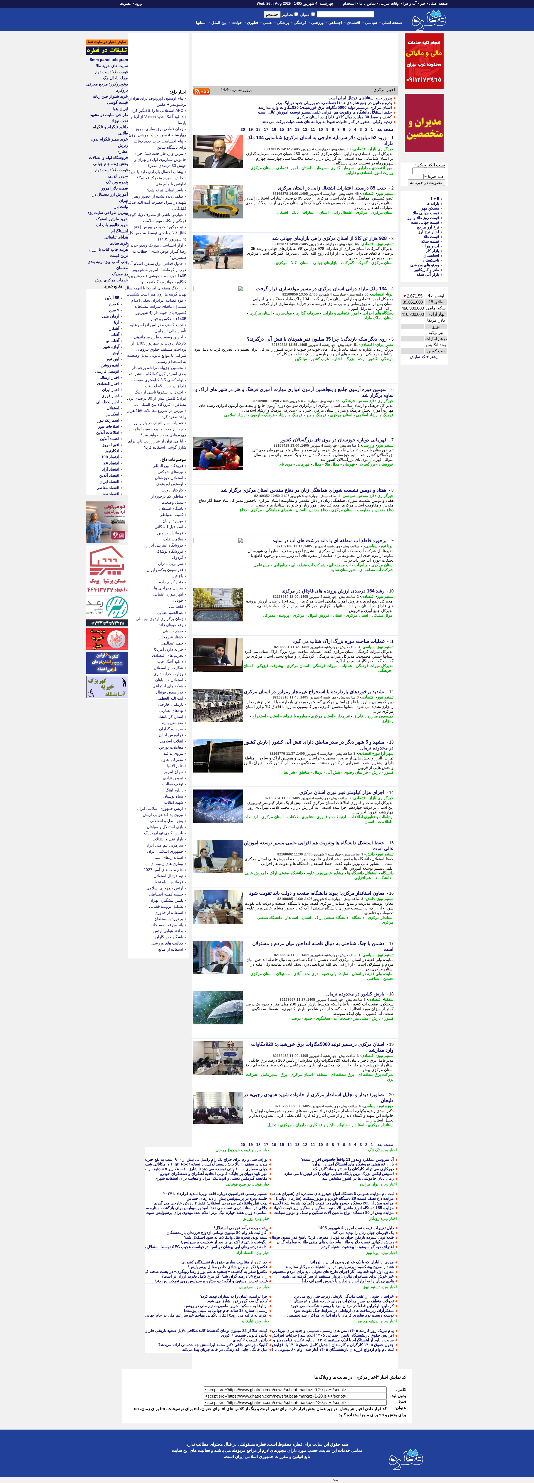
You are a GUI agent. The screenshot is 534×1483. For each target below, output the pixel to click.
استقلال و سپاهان (169, 680)
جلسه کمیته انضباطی (166, 894)
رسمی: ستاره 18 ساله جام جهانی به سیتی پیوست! (226, 1310)
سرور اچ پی (118, 176)
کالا (293, 262)
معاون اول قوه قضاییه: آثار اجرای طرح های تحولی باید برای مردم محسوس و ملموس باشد (320, 1271)
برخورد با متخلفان (168, 918)
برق (284, 1074)
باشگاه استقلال (171, 508)
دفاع (243, 510)
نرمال (318, 772)
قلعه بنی (176, 606)
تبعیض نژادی (173, 778)
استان (306, 168)
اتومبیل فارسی (107, 371)
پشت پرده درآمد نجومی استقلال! (241, 1228)
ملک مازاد (372, 318)
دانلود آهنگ (174, 790)
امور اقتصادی (287, 168)
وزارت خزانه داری (168, 674)
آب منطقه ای (340, 565)
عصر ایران (385, 344)
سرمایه (321, 168)
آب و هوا (410, 3)
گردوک (177, 557)
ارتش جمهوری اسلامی (164, 888)
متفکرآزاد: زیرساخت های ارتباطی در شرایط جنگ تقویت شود (344, 1310)
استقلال (113, 408)
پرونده (284, 615)
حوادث (236, 22)
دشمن (388, 978)
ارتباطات (251, 817)
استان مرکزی (261, 168)
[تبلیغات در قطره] (107, 53)
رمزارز (388, 721)
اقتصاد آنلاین (109, 475)
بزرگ (349, 358)
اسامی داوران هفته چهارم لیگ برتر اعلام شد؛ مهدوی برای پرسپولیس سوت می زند (200, 1212)
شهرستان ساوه (343, 569)
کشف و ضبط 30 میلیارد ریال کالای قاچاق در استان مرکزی (344, 117)
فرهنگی (300, 22)
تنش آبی (333, 772)
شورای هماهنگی (279, 510)
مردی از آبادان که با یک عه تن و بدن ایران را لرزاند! (352, 1262)
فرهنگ (269, 415)
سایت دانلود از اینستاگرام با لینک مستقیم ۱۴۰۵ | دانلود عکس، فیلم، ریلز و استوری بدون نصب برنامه (312, 1340)
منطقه (322, 1074)
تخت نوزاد (120, 121)
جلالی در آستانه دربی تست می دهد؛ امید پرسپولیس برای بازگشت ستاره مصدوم (202, 1208)
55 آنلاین (112, 298)
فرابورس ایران (171, 735)
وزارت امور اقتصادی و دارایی (370, 172)
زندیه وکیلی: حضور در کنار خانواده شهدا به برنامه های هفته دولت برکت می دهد (327, 121)
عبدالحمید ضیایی (170, 612)
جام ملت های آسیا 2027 (163, 869)
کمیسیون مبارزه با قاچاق (373, 716)
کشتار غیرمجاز (171, 637)
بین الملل (219, 22)
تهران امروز (173, 771)
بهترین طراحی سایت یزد (108, 212)
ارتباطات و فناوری (331, 817)
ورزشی (317, 22)
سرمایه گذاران (171, 729)
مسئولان (283, 974)
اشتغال (282, 212)
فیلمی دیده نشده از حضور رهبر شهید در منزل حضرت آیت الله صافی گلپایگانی (156, 202)
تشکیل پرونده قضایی (166, 906)
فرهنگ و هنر (316, 415)
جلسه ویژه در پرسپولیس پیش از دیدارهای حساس (227, 1198)
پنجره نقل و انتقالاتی (166, 820)
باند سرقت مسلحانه (166, 925)
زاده (361, 358)
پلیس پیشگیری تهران (166, 900)
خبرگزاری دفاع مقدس (375, 401)
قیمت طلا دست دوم (111, 72)
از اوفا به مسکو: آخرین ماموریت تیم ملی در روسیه (226, 1306)
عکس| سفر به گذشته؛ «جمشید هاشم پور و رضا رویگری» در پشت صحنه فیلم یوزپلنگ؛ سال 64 (190, 1271)
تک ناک (374, 1150)
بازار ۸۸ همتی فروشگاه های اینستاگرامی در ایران (353, 1164)
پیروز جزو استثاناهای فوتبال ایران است (360, 98)
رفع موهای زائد (171, 625)
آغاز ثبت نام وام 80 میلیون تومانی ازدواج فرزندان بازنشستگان (217, 1232)
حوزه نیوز (386, 1106)
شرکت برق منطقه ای (376, 1074)
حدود (308, 1018)
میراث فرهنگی (325, 665)
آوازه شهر (111, 347)
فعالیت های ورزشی (167, 943)
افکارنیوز (112, 451)
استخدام (349, 3)
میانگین (301, 358)
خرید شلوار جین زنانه (110, 96)
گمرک (363, 262)
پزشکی (283, 22)
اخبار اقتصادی (108, 383)
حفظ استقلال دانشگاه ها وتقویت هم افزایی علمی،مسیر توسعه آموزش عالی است (325, 112)
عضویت (126, 3)
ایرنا (390, 294)
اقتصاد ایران (109, 481)
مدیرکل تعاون (172, 759)
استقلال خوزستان (169, 478)
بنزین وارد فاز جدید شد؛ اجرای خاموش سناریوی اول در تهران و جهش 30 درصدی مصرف (160, 159)
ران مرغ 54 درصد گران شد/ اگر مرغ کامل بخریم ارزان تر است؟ (215, 1276)
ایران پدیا (120, 108)
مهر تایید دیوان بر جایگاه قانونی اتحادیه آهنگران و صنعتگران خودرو (214, 1173)
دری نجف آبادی (305, 974)
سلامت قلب (173, 539)
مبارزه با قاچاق (295, 716)
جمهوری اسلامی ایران (165, 851)
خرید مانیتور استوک (112, 219)
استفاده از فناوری (169, 912)
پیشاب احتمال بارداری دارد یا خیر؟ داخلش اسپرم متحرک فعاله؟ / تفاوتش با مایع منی (157, 177)
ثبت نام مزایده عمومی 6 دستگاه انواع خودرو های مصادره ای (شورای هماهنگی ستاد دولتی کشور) (315, 1193)
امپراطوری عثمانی (168, 594)
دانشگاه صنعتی (269, 917)
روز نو (248, 1218)
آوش (115, 353)
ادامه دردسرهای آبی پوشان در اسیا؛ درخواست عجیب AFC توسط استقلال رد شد (202, 1247)
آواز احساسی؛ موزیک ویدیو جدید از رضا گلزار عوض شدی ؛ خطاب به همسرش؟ (156, 251)
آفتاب (114, 334)
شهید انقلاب (173, 802)
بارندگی (387, 358)
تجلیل (271, 1125)
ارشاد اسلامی (235, 415)
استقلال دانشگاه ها (362, 873)
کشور (372, 358)
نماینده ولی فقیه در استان (373, 974)
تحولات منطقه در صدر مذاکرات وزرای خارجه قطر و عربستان (343, 1301)
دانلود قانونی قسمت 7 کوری (244, 1335)
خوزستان (386, 464)
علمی (267, 22)
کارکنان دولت (172, 490)
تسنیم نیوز (385, 193)
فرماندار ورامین (170, 533)
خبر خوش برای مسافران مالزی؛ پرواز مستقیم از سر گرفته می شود (338, 1276)
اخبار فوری (110, 396)
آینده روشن (110, 365)
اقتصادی (353, 22)
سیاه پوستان (173, 796)
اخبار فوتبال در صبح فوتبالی (248, 1184)
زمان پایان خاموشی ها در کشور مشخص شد (358, 1178)
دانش (370, 854)
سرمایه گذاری (342, 168)
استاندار (291, 917)
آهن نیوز (112, 359)
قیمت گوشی (117, 102)
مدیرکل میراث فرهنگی (375, 665)
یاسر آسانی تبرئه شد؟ (165, 190)
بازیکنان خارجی (170, 704)
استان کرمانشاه (170, 716)
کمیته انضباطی (171, 514)
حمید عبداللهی (171, 643)
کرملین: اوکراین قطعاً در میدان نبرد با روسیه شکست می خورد (342, 1306)
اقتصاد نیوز (110, 493)
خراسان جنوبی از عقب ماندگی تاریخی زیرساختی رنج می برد (344, 1296)
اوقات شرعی (389, 3)
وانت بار (121, 206)
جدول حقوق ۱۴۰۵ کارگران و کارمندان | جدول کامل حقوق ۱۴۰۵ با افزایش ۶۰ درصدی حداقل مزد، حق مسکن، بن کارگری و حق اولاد (285, 1344)
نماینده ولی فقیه (335, 974)
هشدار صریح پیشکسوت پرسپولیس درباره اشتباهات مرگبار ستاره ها (339, 1267)
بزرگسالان (367, 464)
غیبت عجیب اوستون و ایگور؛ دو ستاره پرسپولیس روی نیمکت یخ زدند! (211, 1281)
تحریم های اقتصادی (167, 655)
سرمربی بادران (170, 563)
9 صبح (114, 310)
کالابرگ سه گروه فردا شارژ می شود (237, 1301)
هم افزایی (362, 877)
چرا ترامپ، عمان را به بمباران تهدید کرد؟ (234, 1296)
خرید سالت (119, 243)
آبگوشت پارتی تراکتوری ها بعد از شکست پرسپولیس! (224, 1242)
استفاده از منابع (170, 949)
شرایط (289, 772)
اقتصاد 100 (110, 457)
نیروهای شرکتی (170, 471)
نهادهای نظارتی (171, 710)
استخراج (259, 716)
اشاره (337, 358)
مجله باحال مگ (115, 78)
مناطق (304, 772)
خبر (423, 3)
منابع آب (361, 565)
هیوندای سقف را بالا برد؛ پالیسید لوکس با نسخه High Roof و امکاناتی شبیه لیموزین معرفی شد (190, 1164)
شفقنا (389, 999)
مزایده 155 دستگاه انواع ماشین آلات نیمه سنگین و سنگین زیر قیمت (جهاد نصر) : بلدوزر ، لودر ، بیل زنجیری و (304, 1208)
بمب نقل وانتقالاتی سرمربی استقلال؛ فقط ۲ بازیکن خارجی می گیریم (211, 1203)
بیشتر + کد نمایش (424, 357)
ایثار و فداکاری (321, 1125)
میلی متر (360, 1018)
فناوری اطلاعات (300, 817)
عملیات (346, 665)
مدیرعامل (269, 1074)
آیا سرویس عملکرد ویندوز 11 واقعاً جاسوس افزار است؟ (347, 1159)
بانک (295, 212)
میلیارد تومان (172, 520)
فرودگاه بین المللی (167, 465)
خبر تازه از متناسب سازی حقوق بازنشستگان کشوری (225, 1262)
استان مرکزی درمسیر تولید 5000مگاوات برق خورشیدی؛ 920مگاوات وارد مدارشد (325, 107)
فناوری (252, 22)
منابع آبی (280, 565)
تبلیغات (247, 1321)
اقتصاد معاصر (108, 487)
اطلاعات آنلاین (107, 432)
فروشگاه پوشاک (169, 551)
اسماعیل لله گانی (169, 527)
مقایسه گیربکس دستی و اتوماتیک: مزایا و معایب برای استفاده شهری (211, 1178)
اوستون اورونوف (169, 484)
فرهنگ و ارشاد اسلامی (375, 415)
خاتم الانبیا (175, 765)
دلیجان (300, 1125)
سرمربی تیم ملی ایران (164, 845)
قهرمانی (303, 464)
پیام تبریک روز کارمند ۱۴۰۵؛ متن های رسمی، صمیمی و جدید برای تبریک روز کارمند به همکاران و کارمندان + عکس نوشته (295, 1330)
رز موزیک (120, 274)
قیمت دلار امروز (114, 188)
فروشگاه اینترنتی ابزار (165, 545)
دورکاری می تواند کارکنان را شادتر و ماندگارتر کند (353, 1169)
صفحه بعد (385, 129)
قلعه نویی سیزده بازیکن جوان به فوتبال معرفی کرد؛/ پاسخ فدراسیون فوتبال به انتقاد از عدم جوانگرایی (310, 1237)
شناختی (373, 978)
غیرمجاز (343, 716)
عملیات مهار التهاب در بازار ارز (158, 422)
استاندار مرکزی (381, 917)
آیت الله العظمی (169, 698)
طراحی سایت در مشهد (109, 114)
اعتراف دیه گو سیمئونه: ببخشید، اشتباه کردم (357, 1247)
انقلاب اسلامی (171, 741)
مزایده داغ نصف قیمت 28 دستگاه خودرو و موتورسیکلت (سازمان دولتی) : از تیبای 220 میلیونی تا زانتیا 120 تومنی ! (300, 1198)
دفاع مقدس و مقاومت (375, 510)
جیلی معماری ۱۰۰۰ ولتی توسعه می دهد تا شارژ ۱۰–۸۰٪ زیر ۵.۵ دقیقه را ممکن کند (199, 1169)
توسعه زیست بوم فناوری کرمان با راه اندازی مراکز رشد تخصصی (340, 1315)
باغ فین (177, 576)
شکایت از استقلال (168, 667)
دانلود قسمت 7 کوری (250, 1340)
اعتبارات (309, 212)
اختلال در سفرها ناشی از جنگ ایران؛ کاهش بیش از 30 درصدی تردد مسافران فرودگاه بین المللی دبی (156, 398)
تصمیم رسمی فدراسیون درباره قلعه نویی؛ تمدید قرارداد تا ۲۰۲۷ (215, 1193)
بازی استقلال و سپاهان (165, 827)
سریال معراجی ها (168, 588)
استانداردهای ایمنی (168, 857)
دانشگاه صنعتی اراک (286, 873)
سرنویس (246, 1287)
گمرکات (347, 262)
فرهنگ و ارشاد (290, 415)
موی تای (285, 464)
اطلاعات (384, 821)
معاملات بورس (171, 747)
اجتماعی (335, 22)
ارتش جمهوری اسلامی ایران (160, 808)
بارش (376, 772)
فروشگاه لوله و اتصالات (108, 157)
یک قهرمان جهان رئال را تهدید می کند (363, 1232)
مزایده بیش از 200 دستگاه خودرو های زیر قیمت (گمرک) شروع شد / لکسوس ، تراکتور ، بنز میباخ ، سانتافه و (305, 1203)
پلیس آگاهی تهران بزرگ (163, 833)
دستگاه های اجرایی (378, 313)
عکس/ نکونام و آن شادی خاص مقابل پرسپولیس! (228, 1267)
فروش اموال (318, 615)
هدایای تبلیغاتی (116, 237)
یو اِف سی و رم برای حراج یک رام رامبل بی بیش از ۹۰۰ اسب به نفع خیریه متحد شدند (197, 1159)
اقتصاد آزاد (244, 1252)
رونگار (374, 1218)
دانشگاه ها (382, 877)
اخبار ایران (110, 389)
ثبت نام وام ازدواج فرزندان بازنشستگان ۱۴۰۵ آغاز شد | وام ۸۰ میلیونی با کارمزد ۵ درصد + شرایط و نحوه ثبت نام (301, 1349)
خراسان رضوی (356, 772)
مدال (317, 464)
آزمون (255, 415)
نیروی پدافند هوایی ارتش (163, 814)
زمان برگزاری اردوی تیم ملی (159, 618)
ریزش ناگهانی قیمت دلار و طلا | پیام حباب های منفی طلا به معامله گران (335, 1242)
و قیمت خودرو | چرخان (234, 1150)
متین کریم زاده (171, 582)
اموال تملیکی (383, 615)
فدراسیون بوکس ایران (165, 569)
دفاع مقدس (318, 510)
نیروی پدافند (173, 753)
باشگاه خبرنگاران (169, 937)
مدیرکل (269, 615)
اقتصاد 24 (111, 463)
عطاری (122, 151)
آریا (116, 322)
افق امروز (110, 444)
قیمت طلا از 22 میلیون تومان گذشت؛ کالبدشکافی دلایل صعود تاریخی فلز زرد (205, 1330)
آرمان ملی (110, 316)
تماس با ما (367, 3)
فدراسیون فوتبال (169, 692)
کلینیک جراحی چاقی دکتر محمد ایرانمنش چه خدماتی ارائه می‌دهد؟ (213, 1344)
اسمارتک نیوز (108, 420)
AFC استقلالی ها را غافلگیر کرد (157, 110)
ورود (138, 3)
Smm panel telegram (109, 59)
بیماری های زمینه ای (166, 863)
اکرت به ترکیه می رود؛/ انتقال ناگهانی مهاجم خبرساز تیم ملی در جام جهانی (206, 1315)
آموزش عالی (255, 873)
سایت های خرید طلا (112, 65)
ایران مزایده (370, 1184)
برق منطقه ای (342, 1074)
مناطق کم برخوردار (167, 496)
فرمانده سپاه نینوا (169, 882)
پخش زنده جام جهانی (110, 163)
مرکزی (362, 212)
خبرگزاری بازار (381, 149)
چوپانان (177, 600)
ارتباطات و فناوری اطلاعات (372, 817)
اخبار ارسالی (108, 377)
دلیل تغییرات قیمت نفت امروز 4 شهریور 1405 (356, 1228)
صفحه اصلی (438, 3)
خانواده (342, 1125)
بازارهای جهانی (325, 262)
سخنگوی (323, 1018)
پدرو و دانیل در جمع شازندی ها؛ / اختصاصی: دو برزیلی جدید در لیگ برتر (334, 102)
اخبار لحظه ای (107, 402)
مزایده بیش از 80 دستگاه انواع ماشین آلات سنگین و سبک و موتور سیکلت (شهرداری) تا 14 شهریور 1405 (308, 1212)
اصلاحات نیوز (108, 426)
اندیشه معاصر (368, 1321)
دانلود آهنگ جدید (170, 661)
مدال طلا (332, 464)
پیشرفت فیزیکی (269, 665)
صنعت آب (342, 1018)
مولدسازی (283, 313)
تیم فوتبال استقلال (168, 876)
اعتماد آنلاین (109, 438)
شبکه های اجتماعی (167, 686)
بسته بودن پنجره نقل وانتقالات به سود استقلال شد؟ (226, 1237)
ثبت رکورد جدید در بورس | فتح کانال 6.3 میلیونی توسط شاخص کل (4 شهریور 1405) (157, 233)
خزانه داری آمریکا (168, 649)
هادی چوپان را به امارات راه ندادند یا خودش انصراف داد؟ (347, 1281)
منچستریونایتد (172, 722)
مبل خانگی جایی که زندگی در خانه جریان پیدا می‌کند (225, 1349)
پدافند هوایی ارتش (168, 931)
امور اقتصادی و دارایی (375, 168)
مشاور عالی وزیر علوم (324, 873)
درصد (296, 1018)
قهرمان (349, 464)
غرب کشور (320, 358)
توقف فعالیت (172, 784)
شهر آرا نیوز (384, 753)
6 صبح (114, 304)
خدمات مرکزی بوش (111, 280)
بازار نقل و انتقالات (167, 839)
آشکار (114, 328)
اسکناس (112, 414)
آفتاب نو (112, 340)
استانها (201, 22)
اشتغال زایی (342, 212)
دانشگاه (387, 873)
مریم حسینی (173, 631)
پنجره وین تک (117, 182)
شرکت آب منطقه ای (308, 565)
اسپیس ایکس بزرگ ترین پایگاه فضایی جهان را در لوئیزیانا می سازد (339, 1173)
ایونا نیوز (387, 546)
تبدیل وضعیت (172, 502)
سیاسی (371, 22)
